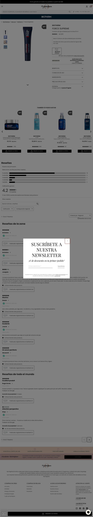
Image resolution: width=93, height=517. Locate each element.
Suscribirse (61, 266)
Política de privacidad (60, 274)
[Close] (67, 241)
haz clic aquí (57, 276)
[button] (88, 512)
